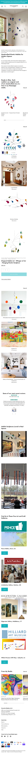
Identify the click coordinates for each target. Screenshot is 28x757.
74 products (14, 319)
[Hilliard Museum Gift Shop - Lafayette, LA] (14, 642)
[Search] (5, 6)
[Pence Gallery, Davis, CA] (14, 533)
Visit (4, 553)
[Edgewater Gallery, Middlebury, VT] (14, 606)
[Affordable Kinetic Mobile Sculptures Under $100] (14, 303)
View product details (6, 279)
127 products (13, 157)
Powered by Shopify (18, 751)
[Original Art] (14, 334)
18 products (14, 220)
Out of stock (14, 274)
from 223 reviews (13, 396)
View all (25, 87)
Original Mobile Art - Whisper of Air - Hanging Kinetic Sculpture (13, 262)
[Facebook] (2, 736)
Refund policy (4, 726)
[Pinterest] (10, 736)
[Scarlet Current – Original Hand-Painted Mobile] (11, 101)
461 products (14, 382)
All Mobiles (13, 156)
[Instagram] (7, 736)
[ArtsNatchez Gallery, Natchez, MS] (14, 570)
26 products (14, 189)
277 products (14, 350)
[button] (4, 242)
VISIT (4, 662)
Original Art (14, 348)
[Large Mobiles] (14, 173)
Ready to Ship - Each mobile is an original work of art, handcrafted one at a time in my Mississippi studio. (10, 84)
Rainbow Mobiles (14, 219)
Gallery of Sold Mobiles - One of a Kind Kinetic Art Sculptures (14, 380)
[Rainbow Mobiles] (14, 205)
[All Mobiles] (14, 142)
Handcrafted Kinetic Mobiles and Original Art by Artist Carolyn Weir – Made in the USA (13, 258)
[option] (14, 444)
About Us (3, 727)
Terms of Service (5, 724)
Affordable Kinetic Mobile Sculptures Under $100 (14, 317)
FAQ (2, 729)
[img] (14, 395)
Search (2, 722)
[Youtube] (4, 736)
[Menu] (2, 6)
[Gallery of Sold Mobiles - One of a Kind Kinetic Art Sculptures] (14, 365)
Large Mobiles (14, 187)
